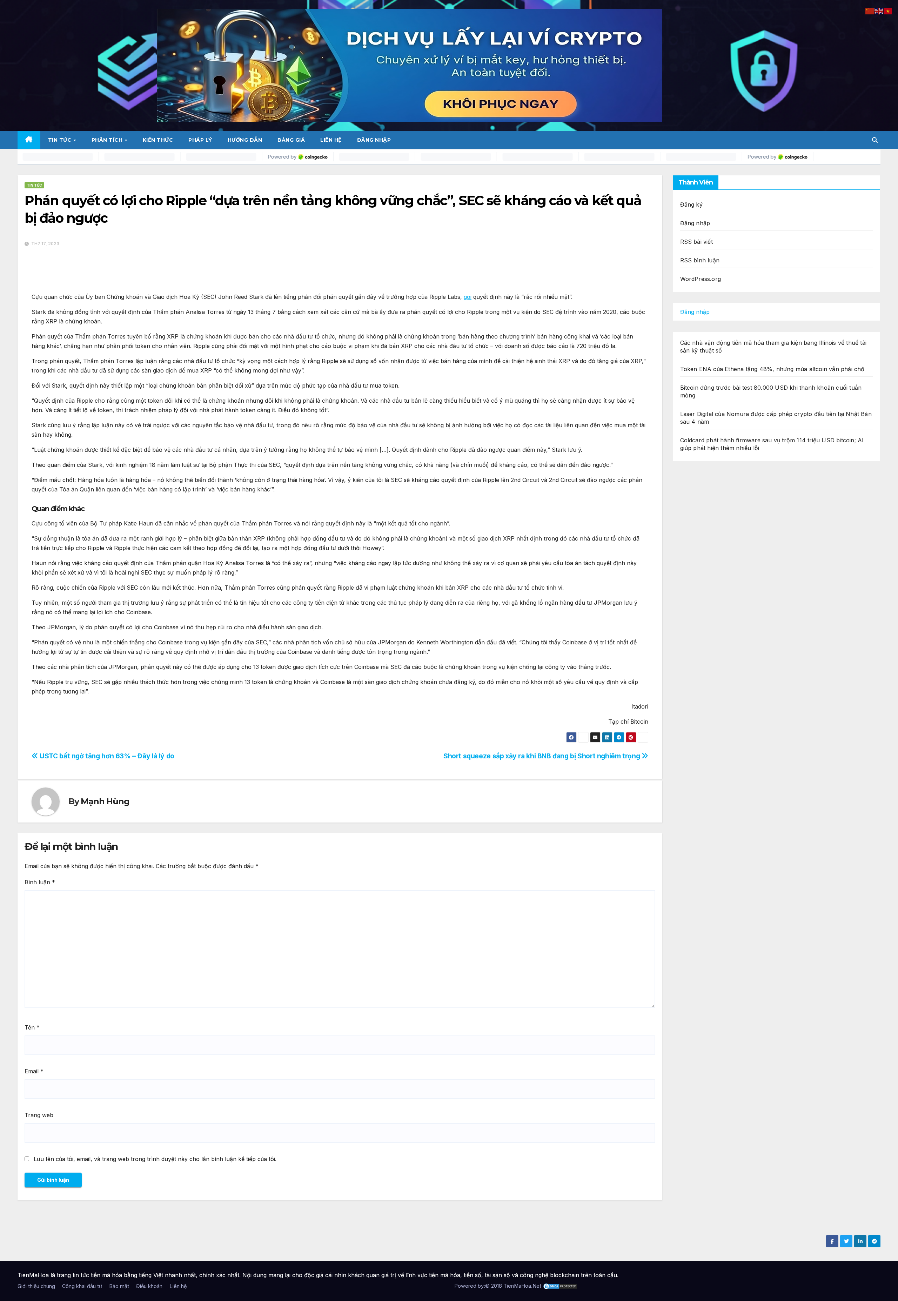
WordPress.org (700, 278)
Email (34, 1071)
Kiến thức (158, 140)
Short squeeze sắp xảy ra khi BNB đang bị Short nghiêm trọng (542, 756)
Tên (32, 1027)
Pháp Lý (200, 140)
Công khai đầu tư (82, 1286)
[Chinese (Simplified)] (869, 10)
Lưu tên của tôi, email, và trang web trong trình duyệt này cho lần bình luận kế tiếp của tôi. (155, 1158)
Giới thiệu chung (36, 1286)
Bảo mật (119, 1286)
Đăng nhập (374, 140)
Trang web (39, 1115)
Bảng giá (291, 140)
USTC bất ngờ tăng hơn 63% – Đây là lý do (106, 756)
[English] (879, 10)
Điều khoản (149, 1286)
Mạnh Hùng (105, 801)
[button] (875, 139)
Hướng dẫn (245, 140)
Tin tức (60, 140)
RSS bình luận (700, 260)
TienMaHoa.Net (522, 1286)
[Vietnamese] (888, 10)
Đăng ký (691, 204)
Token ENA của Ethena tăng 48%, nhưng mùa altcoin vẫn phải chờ (772, 369)
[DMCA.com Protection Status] (560, 1286)
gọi (467, 296)
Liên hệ (331, 140)
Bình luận (40, 882)
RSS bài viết (696, 241)
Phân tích (108, 140)
